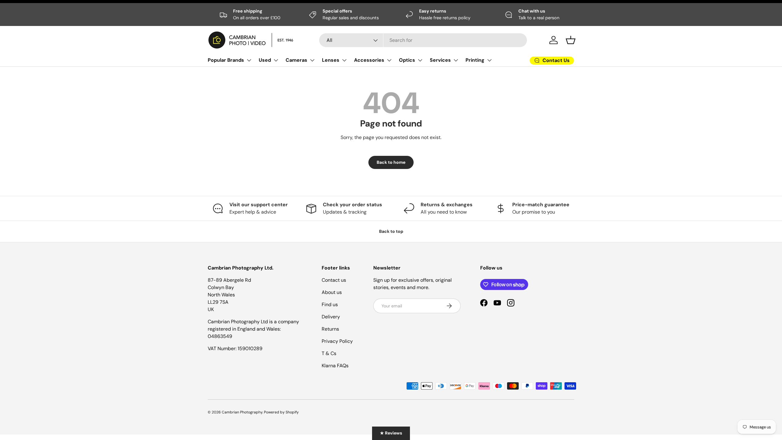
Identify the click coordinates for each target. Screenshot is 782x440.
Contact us (334, 280)
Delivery (331, 317)
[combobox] (423, 40)
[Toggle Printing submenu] (489, 60)
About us (332, 292)
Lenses (330, 60)
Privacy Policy (337, 341)
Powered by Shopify (281, 412)
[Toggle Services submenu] (455, 60)
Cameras (296, 60)
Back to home (391, 162)
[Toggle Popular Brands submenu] (249, 60)
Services (440, 60)
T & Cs (329, 353)
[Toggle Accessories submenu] (389, 60)
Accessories (369, 60)
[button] (570, 40)
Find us (330, 304)
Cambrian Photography (242, 412)
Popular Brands (226, 60)
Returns (330, 329)
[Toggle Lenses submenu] (344, 60)
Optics (407, 60)
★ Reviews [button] (391, 433)
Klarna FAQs (335, 365)
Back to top (391, 231)
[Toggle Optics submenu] (420, 60)
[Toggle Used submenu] (276, 60)
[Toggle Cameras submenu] (312, 60)
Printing (475, 60)
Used (265, 60)
